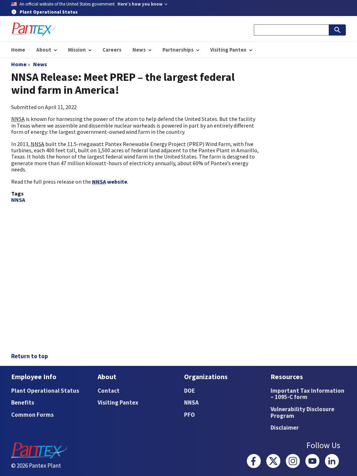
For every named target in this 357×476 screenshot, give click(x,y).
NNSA (18, 199)
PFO (189, 415)
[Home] (33, 29)
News (40, 64)
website (109, 181)
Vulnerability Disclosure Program (302, 412)
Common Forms (32, 415)
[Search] (337, 30)
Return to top (29, 356)
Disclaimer (285, 427)
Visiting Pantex (118, 402)
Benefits (22, 402)
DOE (189, 390)
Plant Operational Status (45, 390)
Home (18, 64)
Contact (109, 390)
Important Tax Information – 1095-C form (307, 394)
